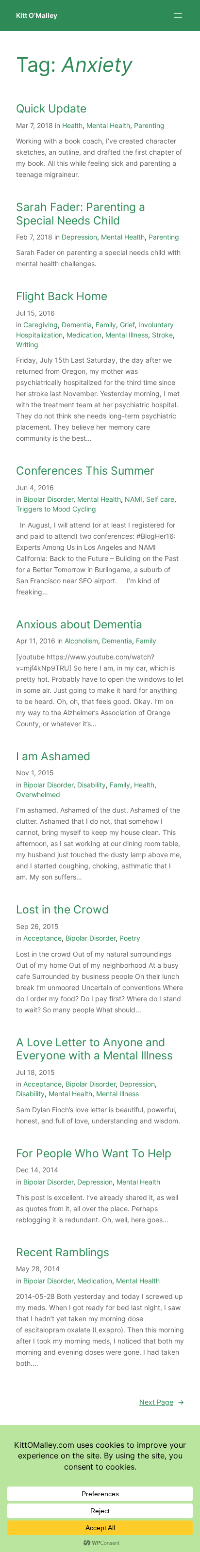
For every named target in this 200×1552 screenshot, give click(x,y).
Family (106, 324)
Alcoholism (81, 641)
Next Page (161, 1402)
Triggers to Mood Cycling (56, 509)
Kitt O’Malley (36, 15)
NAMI (133, 499)
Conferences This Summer (85, 471)
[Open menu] (178, 15)
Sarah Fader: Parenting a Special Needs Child (80, 214)
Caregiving (40, 324)
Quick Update (51, 108)
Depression (79, 237)
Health (72, 125)
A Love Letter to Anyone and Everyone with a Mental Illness (94, 1049)
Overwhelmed (38, 794)
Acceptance (42, 938)
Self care (160, 499)
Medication (84, 335)
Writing (27, 344)
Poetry (129, 938)
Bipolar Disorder (48, 499)
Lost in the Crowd (62, 909)
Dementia (77, 324)
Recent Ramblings (62, 1252)
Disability (91, 785)
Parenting (149, 125)
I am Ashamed (53, 756)
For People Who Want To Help (93, 1153)
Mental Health (108, 125)
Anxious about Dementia (79, 624)
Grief (127, 324)
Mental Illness (126, 335)
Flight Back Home (61, 296)
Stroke (162, 335)
